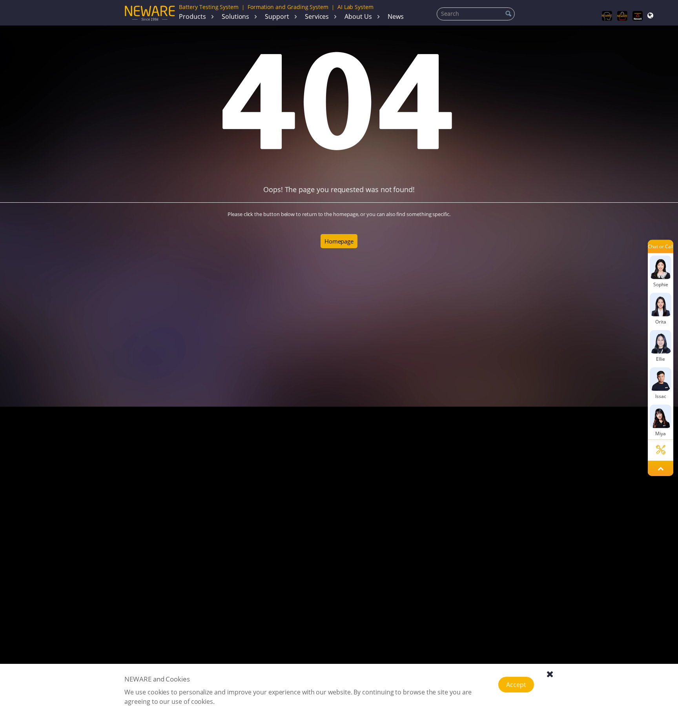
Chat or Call (660, 247)
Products (192, 16)
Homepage (339, 241)
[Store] (622, 16)
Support (277, 16)
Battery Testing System (209, 7)
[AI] (607, 16)
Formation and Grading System (288, 7)
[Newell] (637, 16)
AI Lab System (355, 7)
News (396, 16)
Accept (516, 684)
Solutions (235, 16)
